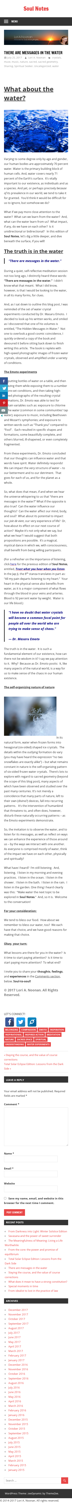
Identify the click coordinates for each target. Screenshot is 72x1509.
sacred (33, 61)
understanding (14, 1044)
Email (8, 1168)
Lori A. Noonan (37, 57)
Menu (14, 21)
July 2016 (14, 1387)
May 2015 (14, 1451)
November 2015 (18, 1424)
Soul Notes (36, 9)
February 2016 (17, 1410)
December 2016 (18, 1364)
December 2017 (18, 1310)
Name (9, 1153)
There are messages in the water (27, 1268)
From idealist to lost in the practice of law (33, 1290)
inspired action (34, 1034)
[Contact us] (4, 410)
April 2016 (14, 1401)
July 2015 (14, 1442)
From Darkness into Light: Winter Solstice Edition (37, 1231)
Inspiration (57, 1029)
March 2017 (15, 1351)
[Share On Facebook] (4, 381)
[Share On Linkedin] (4, 395)
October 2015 (16, 1428)
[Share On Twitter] (4, 388)
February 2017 (17, 1355)
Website (9, 1183)
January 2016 (16, 1415)
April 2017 (14, 1346)
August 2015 (16, 1438)
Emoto (43, 1029)
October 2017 (16, 1319)
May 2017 (14, 1342)
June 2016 (14, 1392)
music (15, 61)
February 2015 (17, 1465)
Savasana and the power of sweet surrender (34, 1236)
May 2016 (14, 1396)
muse (7, 61)
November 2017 (18, 1314)
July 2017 (14, 1332)
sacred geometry (48, 61)
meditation (53, 1034)
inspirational (13, 1034)
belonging (11, 1029)
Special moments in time (23, 1286)
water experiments (38, 1044)
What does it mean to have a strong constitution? (37, 1281)
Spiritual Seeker (23, 66)
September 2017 (18, 1323)
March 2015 (15, 1460)
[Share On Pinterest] (4, 403)
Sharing (8, 66)
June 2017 (14, 1337)
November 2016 (18, 1369)
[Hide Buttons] (1, 416)
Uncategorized (42, 66)
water (55, 66)
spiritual (40, 1039)
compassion (28, 1029)
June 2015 (14, 1447)
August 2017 (16, 1328)
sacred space (24, 1039)
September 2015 (18, 1433)
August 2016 (16, 1383)
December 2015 (18, 1419)
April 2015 (14, 1456)
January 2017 (16, 1360)
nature (24, 61)
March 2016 (15, 1405)
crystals (56, 57)
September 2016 (18, 1378)
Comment (11, 1104)
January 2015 (16, 1470)
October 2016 (16, 1373)
